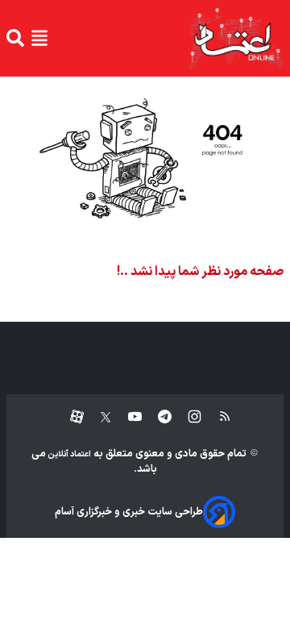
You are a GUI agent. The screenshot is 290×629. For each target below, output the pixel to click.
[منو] (39, 38)
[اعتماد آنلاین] (235, 38)
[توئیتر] (97, 417)
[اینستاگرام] (186, 417)
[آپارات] (70, 417)
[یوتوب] (127, 417)
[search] (15, 38)
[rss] (217, 417)
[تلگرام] (157, 417)
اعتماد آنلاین (68, 454)
